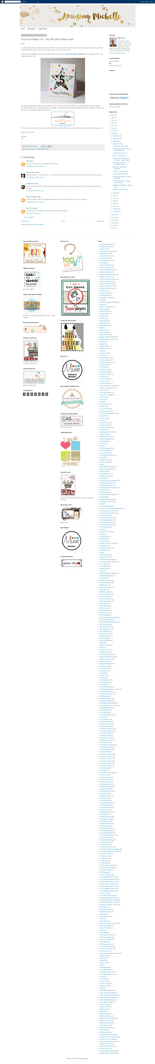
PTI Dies (102, 717)
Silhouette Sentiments (106, 935)
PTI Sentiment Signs (106, 830)
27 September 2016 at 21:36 (35, 191)
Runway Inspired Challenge (108, 923)
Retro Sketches (104, 916)
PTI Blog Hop (104, 696)
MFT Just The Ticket (106, 626)
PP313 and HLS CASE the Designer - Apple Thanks (121, 159)
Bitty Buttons (103, 323)
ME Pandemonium (105, 601)
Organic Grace (104, 661)
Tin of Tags (103, 979)
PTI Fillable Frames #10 (107, 728)
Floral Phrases (104, 441)
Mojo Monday (104, 638)
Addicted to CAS (105, 253)
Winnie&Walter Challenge (108, 1018)
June (114, 198)
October (115, 141)
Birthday (102, 318)
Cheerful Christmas (106, 374)
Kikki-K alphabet (105, 555)
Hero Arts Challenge (106, 506)
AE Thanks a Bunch (106, 260)
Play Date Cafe (104, 682)
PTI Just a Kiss (104, 775)
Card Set (102, 355)
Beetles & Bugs (104, 314)
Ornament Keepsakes (106, 664)
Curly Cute (103, 416)
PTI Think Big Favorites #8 (108, 891)
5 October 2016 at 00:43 (33, 213)
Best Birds (103, 316)
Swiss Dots (103, 958)
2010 (113, 228)
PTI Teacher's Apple (106, 870)
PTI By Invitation (105, 710)
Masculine (103, 578)
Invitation (102, 534)
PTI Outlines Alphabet (106, 803)
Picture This (103, 675)
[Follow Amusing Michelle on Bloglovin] (119, 99)
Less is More (104, 564)
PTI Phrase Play (105, 810)
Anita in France (31, 172)
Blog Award (103, 330)
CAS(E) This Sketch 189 (120, 174)
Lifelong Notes (104, 569)
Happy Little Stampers (106, 499)
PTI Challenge (104, 712)
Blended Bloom (104, 325)
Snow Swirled (104, 942)
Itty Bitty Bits (103, 538)
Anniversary (103, 291)
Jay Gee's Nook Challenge (108, 543)
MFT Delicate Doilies (106, 620)
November (116, 138)
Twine (101, 988)
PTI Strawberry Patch (106, 847)
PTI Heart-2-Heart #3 (106, 756)
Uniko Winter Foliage (106, 1002)
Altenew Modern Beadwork (108, 279)
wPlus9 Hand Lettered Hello (108, 1041)
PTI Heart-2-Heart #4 (106, 759)
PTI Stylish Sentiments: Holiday (109, 851)
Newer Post (25, 221)
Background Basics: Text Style (109, 302)
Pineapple (103, 677)
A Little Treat (103, 249)
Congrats (102, 399)
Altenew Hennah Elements (108, 274)
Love (101, 571)
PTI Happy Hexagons (106, 747)
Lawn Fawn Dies (105, 557)
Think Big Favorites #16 (107, 974)
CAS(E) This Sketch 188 (120, 189)
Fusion (102, 457)
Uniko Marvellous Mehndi (108, 997)
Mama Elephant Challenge (108, 573)
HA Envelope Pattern (106, 483)
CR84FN (102, 406)
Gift (101, 464)
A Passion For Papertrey (107, 251)
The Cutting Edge (105, 969)
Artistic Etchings (104, 295)
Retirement (103, 914)
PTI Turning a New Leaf (107, 895)
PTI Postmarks (104, 814)
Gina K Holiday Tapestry (107, 467)
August (115, 193)
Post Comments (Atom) (36, 224)
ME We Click (104, 608)
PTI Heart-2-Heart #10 (106, 754)
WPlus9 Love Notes (106, 1044)
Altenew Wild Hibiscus (106, 288)
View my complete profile (117, 53)
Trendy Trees (104, 981)
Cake (101, 351)
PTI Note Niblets (105, 798)
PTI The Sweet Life (105, 874)
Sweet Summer (104, 951)
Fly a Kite (102, 443)
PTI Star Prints (104, 844)
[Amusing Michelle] (110, 63)
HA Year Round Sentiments (108, 494)
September (116, 144)
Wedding (102, 1011)
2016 (113, 133)
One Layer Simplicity (106, 654)
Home (23, 29)
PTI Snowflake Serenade (107, 835)
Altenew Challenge (106, 272)
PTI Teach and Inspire (106, 868)
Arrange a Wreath (105, 293)
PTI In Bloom (104, 770)
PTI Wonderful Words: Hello (108, 902)
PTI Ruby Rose (104, 826)
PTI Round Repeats (106, 823)
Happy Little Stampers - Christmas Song (120, 163)
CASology (103, 367)
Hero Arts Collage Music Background (111, 508)
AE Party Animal (105, 258)
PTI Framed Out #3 (105, 733)
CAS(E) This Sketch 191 (120, 153)
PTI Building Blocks (106, 708)
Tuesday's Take (104, 986)
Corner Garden (104, 404)
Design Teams (42, 29)
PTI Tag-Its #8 (104, 863)
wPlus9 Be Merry (105, 1032)
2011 (113, 225)
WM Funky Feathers (106, 1023)
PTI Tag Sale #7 (104, 856)
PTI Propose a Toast (106, 819)
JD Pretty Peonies (105, 548)
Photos (102, 673)
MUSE (102, 643)
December (116, 136)
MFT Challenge (104, 615)
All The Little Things (106, 265)
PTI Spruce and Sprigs (107, 840)
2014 (113, 217)
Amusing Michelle (114, 61)
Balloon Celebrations (106, 307)
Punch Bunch (104, 907)
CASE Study (103, 365)
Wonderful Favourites (106, 1027)
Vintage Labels (104, 1004)
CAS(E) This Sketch (106, 362)
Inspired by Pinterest (106, 531)
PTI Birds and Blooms (106, 694)
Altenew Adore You (105, 267)
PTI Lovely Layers (105, 784)
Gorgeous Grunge (105, 476)
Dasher (102, 420)
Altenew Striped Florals (107, 283)
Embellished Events (106, 427)
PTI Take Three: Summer (107, 865)
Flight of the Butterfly (106, 439)
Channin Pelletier (31, 197)
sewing (102, 930)
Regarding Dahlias (105, 912)
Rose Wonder (104, 921)
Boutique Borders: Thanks (108, 339)
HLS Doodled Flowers (106, 522)
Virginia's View (104, 1007)
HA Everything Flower (106, 485)
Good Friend (103, 471)
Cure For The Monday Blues (108, 413)
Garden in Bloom (105, 462)
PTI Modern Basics (105, 796)
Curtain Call (103, 418)
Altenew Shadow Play (106, 281)
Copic (101, 402)
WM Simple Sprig (105, 1025)
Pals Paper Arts (104, 668)
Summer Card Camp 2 (107, 949)
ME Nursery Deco (105, 599)
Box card (102, 341)
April (114, 203)
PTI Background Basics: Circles (109, 689)
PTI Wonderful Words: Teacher (109, 905)
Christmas (103, 376)
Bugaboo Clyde (104, 346)
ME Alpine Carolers (106, 580)
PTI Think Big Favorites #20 (108, 888)
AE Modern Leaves (106, 256)
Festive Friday (104, 434)
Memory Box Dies (105, 610)
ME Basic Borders (105, 582)
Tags (101, 965)
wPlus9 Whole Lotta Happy (108, 1053)
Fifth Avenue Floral (105, 436)
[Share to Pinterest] (50, 146)
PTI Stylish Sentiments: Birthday (109, 849)
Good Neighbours (105, 473)
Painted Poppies (105, 666)
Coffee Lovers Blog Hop (107, 388)
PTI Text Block (104, 872)
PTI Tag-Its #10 (104, 858)
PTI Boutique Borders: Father (109, 705)
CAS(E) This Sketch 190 (120, 171)
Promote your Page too (115, 65)
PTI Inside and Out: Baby (107, 773)
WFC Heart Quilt (105, 1013)
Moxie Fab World (105, 640)
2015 (113, 215)
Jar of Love (103, 541)
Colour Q (102, 397)
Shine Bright (103, 932)
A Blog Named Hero (106, 246)
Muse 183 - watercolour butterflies (120, 167)
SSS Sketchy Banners (106, 946)
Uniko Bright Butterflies (107, 990)
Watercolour (103, 1009)
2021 (113, 120)
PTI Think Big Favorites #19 (108, 886)
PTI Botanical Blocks (106, 701)
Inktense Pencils (105, 527)
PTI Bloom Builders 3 (106, 698)
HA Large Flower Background (109, 487)
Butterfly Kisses (104, 348)
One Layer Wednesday (107, 657)
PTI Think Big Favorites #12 (108, 879)
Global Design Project (106, 469)
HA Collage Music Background (109, 481)
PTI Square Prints (105, 842)
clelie (28, 161)
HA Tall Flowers (104, 492)
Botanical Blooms (105, 334)
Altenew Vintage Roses (107, 286)
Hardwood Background (107, 501)
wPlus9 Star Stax (105, 1048)
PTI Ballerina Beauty (106, 691)
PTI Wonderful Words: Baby (108, 898)
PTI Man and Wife (105, 789)
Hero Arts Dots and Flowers (108, 511)
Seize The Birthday (105, 925)
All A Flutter (103, 263)
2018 (113, 128)
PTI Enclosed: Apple (106, 724)
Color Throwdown (105, 392)
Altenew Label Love (106, 277)
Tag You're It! (104, 963)
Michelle (122, 38)
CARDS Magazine (105, 358)
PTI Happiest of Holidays (107, 745)
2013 (113, 220)
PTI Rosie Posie (105, 821)
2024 (113, 115)
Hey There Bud (104, 515)
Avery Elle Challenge (106, 297)
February (116, 209)
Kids (101, 552)
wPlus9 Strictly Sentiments (108, 1051)
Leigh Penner (30, 183)
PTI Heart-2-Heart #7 (106, 763)
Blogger (85, 1058)
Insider (102, 529)
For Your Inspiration (106, 448)
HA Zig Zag (103, 497)
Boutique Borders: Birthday (108, 337)
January (115, 211)
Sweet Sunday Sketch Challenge (110, 953)
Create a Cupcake (105, 411)
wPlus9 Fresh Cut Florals (107, 1039)
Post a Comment (29, 217)
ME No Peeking (104, 596)
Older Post (100, 221)
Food (101, 446)
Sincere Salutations (106, 939)
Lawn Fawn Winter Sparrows (108, 562)
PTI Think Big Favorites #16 (108, 884)
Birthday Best (104, 321)
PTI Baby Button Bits (106, 687)
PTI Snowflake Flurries (107, 833)
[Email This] (42, 146)
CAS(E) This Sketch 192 (120, 146)
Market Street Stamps (106, 576)
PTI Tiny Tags (104, 893)
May (114, 201)
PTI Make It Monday (106, 786)
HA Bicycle (103, 478)
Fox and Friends (105, 453)
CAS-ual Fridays (30, 149)
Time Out (102, 976)
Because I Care (104, 311)
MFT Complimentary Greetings (109, 617)
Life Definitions (104, 566)
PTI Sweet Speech (105, 854)
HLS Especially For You (107, 525)
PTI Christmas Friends (106, 715)
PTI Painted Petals (105, 805)
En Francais (103, 430)
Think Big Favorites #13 (107, 972)
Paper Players (104, 671)
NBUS (102, 647)
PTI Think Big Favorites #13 (108, 881)
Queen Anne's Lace (106, 909)
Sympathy (103, 960)
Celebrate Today (105, 372)
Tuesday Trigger (105, 983)
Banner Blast (104, 309)
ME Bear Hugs (104, 585)
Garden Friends (104, 460)
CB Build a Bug (104, 369)
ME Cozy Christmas (106, 587)
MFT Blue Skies (104, 613)
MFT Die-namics (105, 624)
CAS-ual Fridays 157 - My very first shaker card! (122, 149)
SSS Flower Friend (105, 944)
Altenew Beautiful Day (106, 270)
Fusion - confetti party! (119, 156)
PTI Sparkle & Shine (106, 837)
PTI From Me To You (106, 738)
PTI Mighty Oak (104, 793)
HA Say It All (103, 490)
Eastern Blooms (104, 425)
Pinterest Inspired (105, 680)
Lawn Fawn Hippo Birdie (107, 559)
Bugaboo (102, 344)
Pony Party (103, 684)
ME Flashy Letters (105, 592)
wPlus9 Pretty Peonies (107, 1046)
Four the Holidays (105, 450)
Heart (101, 504)
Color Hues (103, 390)
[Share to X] (46, 146)
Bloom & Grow (104, 332)
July (114, 195)
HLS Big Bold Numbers (42, 149)
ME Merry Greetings (106, 594)
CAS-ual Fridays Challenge (75, 54)
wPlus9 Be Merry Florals (107, 1034)
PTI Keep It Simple (105, 777)
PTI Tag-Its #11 (104, 861)
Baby (101, 300)
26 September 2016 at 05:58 (35, 177)
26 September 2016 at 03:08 (35, 166)
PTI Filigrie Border (105, 726)
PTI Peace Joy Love (106, 807)
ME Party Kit (103, 603)
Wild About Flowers (106, 1016)
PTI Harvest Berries (106, 749)
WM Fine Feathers (105, 1020)
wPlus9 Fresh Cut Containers (109, 1037)
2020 (113, 123)
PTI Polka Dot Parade (106, 812)
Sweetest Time (104, 956)
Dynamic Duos (104, 423)
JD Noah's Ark (104, 545)
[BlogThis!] (44, 146)
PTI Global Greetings (106, 740)
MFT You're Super (105, 633)
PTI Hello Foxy (104, 768)
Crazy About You (105, 409)
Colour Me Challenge (106, 395)
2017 (113, 131)
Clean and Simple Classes (108, 386)
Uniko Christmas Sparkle (107, 993)
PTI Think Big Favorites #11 (108, 877)
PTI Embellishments (106, 721)
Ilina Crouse (30, 208)
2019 (113, 125)
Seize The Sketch (105, 928)
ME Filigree (103, 589)
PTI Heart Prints (104, 752)
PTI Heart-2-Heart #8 (106, 766)
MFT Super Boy (104, 631)
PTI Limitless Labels (106, 779)
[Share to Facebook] (48, 146)
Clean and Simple (105, 383)
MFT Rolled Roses (105, 629)
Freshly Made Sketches (107, 455)
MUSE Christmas (105, 645)
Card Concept (104, 353)
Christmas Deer (104, 378)
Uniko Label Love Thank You (109, 995)
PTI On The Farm (105, 800)
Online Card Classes (106, 659)
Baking (102, 304)
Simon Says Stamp (105, 937)
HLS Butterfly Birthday (106, 520)
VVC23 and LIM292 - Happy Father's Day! (121, 181)
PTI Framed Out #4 (105, 735)
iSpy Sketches (104, 536)
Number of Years (105, 650)
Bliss (101, 328)
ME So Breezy (104, 606)
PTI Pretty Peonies (105, 816)
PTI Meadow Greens (106, 791)
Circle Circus (104, 381)
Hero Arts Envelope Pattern (108, 513)
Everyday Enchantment (107, 432)
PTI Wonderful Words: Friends (109, 900)
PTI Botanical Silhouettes (107, 703)
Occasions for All (105, 652)
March (115, 206)
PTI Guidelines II (105, 742)
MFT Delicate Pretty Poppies (108, 622)
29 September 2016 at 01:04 (35, 202)
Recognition (31, 29)
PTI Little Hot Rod (105, 782)
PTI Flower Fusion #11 (106, 731)
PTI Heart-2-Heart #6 (106, 761)
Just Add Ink (103, 550)
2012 (113, 223)
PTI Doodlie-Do (104, 719)
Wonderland (103, 1030)
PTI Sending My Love (106, 828)
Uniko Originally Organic (107, 1000)
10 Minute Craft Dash (106, 244)
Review (102, 918)
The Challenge (104, 967)
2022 (113, 117)
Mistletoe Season (105, 636)
